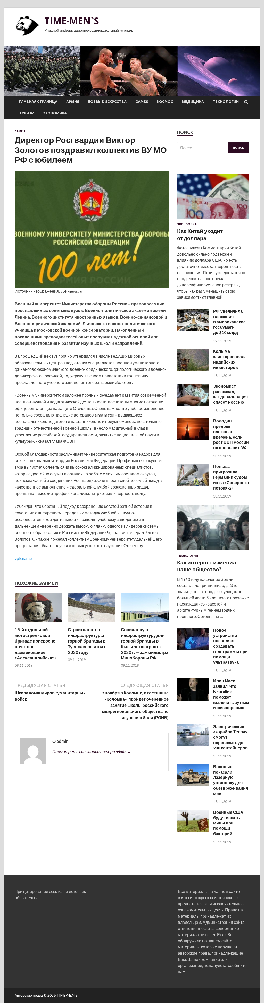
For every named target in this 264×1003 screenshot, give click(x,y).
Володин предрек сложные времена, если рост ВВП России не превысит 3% (231, 434)
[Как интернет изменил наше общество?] (213, 550)
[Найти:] (213, 147)
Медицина (193, 102)
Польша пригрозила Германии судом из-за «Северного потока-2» (231, 477)
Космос (165, 102)
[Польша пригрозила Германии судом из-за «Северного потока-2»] (193, 484)
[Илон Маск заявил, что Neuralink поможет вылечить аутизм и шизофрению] (193, 699)
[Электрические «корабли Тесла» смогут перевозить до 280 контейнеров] (193, 744)
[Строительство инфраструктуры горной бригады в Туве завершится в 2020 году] (92, 623)
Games (141, 102)
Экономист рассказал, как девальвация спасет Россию (230, 394)
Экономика (55, 113)
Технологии (226, 102)
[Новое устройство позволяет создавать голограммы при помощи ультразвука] (193, 648)
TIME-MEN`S (71, 20)
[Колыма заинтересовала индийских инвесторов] (193, 369)
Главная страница (38, 102)
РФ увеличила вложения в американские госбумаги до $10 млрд (229, 322)
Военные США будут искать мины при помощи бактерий (228, 823)
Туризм (26, 113)
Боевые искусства (107, 102)
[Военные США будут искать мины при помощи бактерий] (193, 830)
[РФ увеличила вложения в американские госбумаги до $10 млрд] (193, 329)
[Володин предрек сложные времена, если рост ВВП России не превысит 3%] (193, 438)
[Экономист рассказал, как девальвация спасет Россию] (193, 404)
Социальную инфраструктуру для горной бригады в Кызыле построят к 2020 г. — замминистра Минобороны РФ (144, 644)
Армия (72, 102)
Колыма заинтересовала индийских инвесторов (230, 359)
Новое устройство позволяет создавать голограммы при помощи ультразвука (230, 646)
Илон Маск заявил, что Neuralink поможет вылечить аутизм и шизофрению (231, 694)
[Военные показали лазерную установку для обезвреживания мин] (193, 784)
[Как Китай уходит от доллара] (213, 219)
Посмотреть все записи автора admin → (91, 751)
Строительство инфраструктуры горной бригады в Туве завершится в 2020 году (87, 641)
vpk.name (23, 558)
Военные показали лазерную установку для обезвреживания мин (230, 780)
